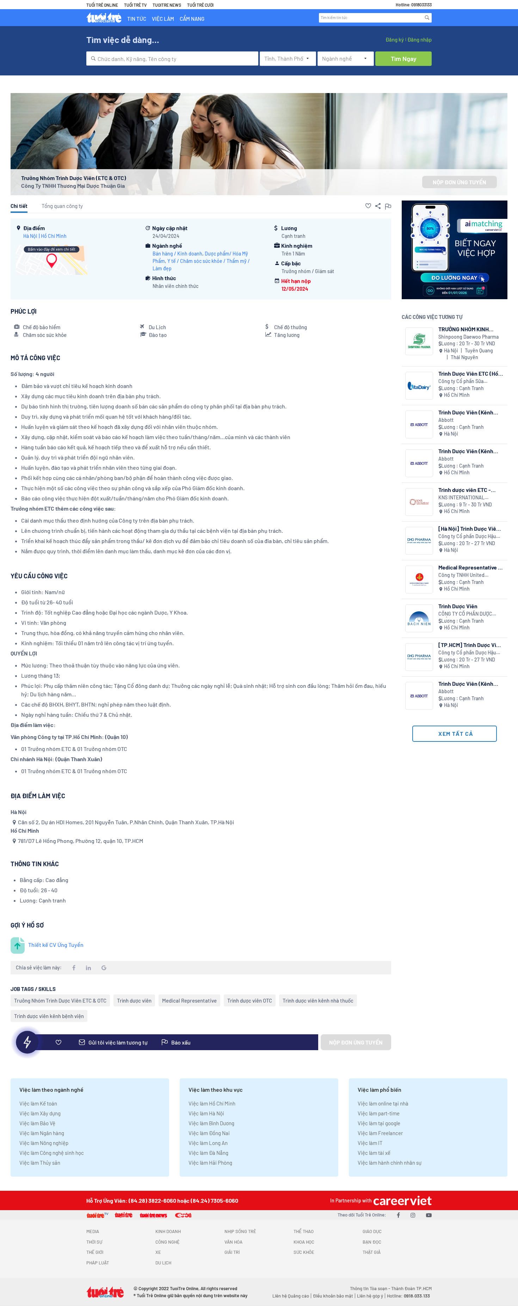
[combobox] (172, 58)
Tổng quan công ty (62, 206)
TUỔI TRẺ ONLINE (102, 4)
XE (158, 1252)
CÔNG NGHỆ (167, 1242)
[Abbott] (419, 424)
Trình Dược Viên (457, 606)
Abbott (446, 420)
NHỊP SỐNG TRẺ (240, 1231)
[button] (368, 206)
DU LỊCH (163, 1262)
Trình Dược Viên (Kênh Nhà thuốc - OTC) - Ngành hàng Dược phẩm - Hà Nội (470, 412)
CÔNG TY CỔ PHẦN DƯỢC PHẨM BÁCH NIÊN (465, 614)
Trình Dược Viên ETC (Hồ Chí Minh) (468, 373)
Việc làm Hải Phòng (210, 1162)
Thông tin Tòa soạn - (370, 1288)
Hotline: (408, 1296)
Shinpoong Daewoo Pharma (468, 337)
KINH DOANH (168, 1231)
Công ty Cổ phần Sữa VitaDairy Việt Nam (460, 381)
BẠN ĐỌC (372, 1242)
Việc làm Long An (208, 1143)
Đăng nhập (419, 39)
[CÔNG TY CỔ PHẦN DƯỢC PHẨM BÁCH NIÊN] (419, 618)
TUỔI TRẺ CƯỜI (200, 4)
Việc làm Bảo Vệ (37, 1123)
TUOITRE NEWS (167, 4)
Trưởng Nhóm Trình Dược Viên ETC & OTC (60, 1000)
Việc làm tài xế (374, 1153)
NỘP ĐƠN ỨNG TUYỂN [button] (459, 182)
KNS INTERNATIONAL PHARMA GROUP (461, 497)
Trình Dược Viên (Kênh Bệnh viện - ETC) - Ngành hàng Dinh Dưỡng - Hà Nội (469, 683)
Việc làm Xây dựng (40, 1113)
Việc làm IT (370, 1143)
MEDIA (92, 1231)
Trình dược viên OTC (249, 1000)
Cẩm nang (192, 19)
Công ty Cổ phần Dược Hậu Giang (467, 536)
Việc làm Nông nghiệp (43, 1143)
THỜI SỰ (94, 1242)
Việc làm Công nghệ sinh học (51, 1153)
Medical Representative (189, 1000)
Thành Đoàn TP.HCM (411, 1288)
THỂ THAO (304, 1231)
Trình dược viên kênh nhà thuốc (318, 1000)
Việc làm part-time (379, 1113)
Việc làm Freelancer (380, 1133)
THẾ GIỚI (94, 1252)
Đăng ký (395, 39)
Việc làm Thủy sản (39, 1162)
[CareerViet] (402, 1200)
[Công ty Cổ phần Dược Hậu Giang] (419, 540)
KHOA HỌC (304, 1242)
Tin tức (136, 19)
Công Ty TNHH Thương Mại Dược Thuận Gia (73, 185)
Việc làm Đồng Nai (209, 1133)
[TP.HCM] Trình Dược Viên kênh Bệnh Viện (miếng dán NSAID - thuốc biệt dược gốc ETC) (470, 644)
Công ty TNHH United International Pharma (461, 575)
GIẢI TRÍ (232, 1252)
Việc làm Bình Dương (211, 1123)
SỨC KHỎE (304, 1252)
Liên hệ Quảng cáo (290, 1296)
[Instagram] (413, 1215)
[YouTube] (429, 1215)
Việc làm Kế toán (38, 1103)
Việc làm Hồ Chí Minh (212, 1103)
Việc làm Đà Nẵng (208, 1153)
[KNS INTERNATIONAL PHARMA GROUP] (419, 502)
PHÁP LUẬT (97, 1262)
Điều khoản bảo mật (333, 1296)
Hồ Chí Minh (54, 236)
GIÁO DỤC (372, 1231)
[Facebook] (398, 1215)
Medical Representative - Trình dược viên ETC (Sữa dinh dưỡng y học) (469, 567)
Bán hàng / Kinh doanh (177, 254)
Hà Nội (30, 236)
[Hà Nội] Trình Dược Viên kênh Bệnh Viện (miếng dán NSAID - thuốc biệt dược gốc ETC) (468, 528)
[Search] (427, 17)
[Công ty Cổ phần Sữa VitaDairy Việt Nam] (419, 385)
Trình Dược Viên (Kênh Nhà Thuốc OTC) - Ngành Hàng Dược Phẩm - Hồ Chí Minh (469, 451)
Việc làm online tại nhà (383, 1103)
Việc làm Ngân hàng (41, 1133)
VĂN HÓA (233, 1242)
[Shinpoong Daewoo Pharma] (419, 341)
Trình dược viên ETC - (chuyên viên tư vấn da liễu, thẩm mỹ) (466, 489)
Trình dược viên (134, 1000)
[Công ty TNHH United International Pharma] (419, 579)
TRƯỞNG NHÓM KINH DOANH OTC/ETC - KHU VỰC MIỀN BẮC (467, 329)
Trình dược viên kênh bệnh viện (49, 1016)
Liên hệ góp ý (370, 1296)
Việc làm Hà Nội (206, 1113)
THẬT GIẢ (372, 1252)
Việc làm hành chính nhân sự (389, 1162)
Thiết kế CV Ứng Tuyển (56, 944)
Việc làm (163, 19)
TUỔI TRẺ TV (135, 4)
